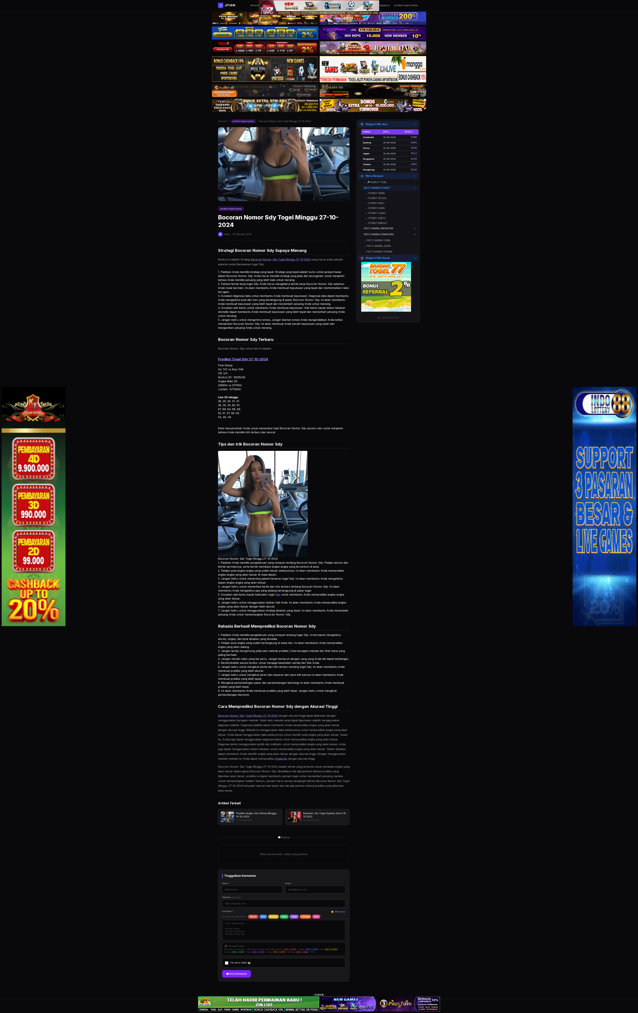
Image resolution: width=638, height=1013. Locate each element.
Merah (253, 916)
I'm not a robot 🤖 (240, 962)
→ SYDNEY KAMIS (375, 208)
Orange (305, 916)
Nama (225, 883)
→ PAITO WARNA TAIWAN (378, 251)
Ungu (294, 916)
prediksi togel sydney (243, 121)
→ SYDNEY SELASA (375, 198)
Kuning (273, 916)
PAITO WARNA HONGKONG (379, 234)
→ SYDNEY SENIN (375, 193)
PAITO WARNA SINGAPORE (378, 228)
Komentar (227, 911)
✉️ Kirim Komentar (236, 973)
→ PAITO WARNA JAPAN (377, 246)
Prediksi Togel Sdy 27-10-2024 (243, 359)
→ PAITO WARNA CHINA (377, 240)
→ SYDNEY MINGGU (376, 223)
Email (288, 883)
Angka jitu (281, 758)
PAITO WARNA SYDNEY (377, 188)
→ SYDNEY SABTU (375, 218)
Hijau (284, 916)
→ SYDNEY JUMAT (375, 213)
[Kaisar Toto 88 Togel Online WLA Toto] (33, 506)
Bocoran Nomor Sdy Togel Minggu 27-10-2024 (281, 259)
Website (231, 897)
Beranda (222, 121)
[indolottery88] (604, 506)
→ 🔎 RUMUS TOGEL (375, 182)
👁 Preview (340, 912)
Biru (263, 916)
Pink (316, 916)
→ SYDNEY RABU (374, 203)
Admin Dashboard (390, 317)
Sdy (277, 594)
